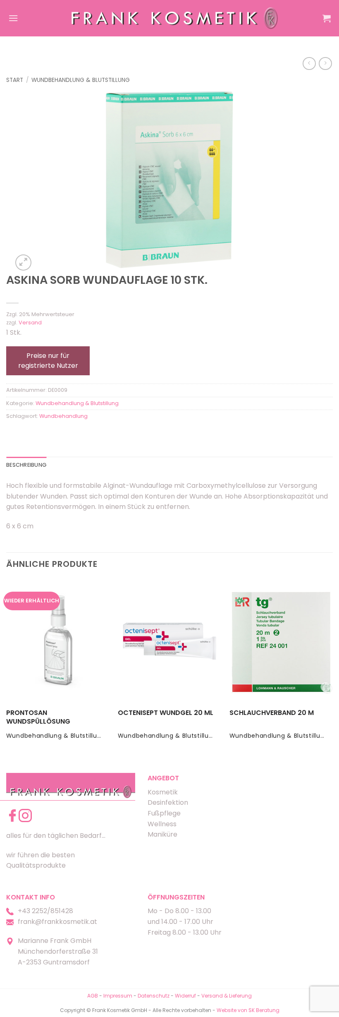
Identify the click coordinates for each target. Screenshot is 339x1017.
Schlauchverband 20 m (271, 713)
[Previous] (6, 667)
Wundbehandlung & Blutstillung (80, 80)
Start (14, 80)
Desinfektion (168, 802)
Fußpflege (164, 813)
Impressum (118, 995)
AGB (92, 995)
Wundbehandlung (63, 416)
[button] (13, 18)
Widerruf (185, 995)
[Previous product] (325, 63)
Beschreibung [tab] (26, 464)
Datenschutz (154, 995)
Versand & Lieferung (226, 995)
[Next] (332, 667)
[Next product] (309, 63)
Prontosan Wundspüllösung (38, 717)
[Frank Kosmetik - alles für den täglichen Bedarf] (175, 18)
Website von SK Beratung (248, 1010)
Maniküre (162, 834)
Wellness (162, 824)
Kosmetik (163, 792)
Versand (30, 322)
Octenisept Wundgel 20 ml (165, 713)
